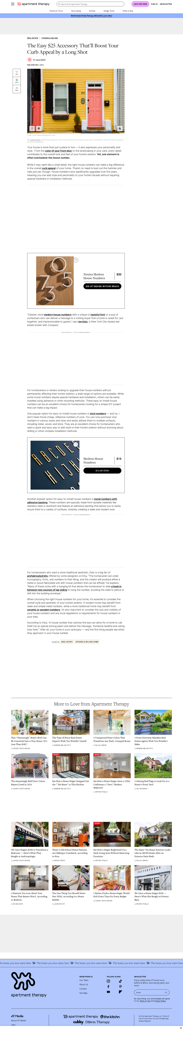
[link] (29, 741)
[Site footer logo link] (43, 983)
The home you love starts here (43, 963)
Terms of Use (145, 1001)
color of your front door (58, 150)
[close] (181, 1028)
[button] (120, 128)
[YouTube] (108, 991)
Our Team (83, 980)
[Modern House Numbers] (55, 465)
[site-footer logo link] (17, 1016)
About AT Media (18, 1020)
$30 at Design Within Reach (102, 286)
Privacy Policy (160, 1001)
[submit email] (165, 992)
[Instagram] (108, 981)
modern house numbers (58, 314)
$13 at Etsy (102, 470)
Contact (83, 988)
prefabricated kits (37, 576)
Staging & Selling (50, 38)
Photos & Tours (56, 10)
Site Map (83, 993)
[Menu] (12, 4)
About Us (83, 984)
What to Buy (128, 10)
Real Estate (32, 38)
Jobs (13, 1024)
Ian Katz (83, 321)
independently (35, 140)
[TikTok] (120, 981)
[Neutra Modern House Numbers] (55, 280)
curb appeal (49, 168)
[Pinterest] (120, 986)
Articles (92, 10)
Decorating (76, 10)
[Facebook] (108, 986)
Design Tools (109, 10)
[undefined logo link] (33, 4)
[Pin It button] (38, 128)
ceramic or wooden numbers (43, 609)
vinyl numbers (98, 413)
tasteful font (98, 314)
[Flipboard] (120, 991)
